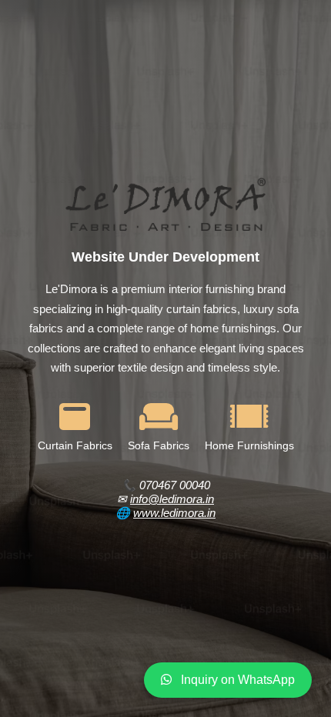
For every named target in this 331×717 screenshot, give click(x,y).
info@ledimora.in (172, 498)
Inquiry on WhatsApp (236, 679)
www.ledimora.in (174, 512)
